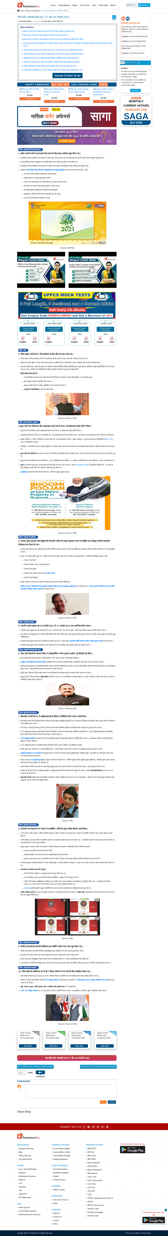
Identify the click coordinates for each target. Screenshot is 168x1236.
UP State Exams (25, 1197)
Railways (22, 1173)
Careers (56, 1220)
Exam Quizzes (24, 1207)
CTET (89, 1195)
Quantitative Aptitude (60, 1173)
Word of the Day (25, 1156)
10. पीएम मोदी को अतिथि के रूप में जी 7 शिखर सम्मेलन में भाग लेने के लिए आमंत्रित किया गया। (52, 70)
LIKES (30, 1073)
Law (20, 1190)
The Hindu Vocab (25, 1159)
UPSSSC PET (92, 1216)
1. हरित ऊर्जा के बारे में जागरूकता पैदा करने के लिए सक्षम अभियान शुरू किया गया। (48, 31)
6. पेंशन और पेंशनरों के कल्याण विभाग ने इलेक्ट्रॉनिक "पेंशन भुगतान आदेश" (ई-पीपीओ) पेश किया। (52, 54)
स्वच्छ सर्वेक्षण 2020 (82, 465)
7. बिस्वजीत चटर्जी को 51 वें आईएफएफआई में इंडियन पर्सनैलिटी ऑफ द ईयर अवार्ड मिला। (50, 58)
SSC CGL (91, 1187)
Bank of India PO (93, 1163)
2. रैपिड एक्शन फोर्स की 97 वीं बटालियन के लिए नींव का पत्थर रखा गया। (45, 35)
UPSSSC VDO (93, 1209)
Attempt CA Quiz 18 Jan (67, 75)
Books (112, 5)
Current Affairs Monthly (61, 1156)
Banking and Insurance (27, 1176)
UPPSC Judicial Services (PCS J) (100, 1198)
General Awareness (60, 1169)
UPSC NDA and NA (94, 1180)
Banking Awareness (60, 1159)
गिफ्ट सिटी (109, 439)
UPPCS (90, 1202)
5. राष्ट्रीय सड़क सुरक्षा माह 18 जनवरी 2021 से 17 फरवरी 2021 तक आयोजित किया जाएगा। (52, 50)
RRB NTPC (91, 1148)
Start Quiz (28, 1046)
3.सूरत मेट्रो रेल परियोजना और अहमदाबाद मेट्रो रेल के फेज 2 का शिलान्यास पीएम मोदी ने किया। (52, 39)
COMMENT (111, 1102)
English (56, 1176)
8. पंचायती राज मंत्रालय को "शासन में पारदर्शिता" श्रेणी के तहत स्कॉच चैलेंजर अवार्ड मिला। (51, 62)
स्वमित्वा (26, 888)
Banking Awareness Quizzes (29, 1214)
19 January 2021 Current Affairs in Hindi (97, 1067)
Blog (20, 1152)
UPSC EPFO (92, 1166)
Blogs (75, 5)
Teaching (22, 1187)
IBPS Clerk (91, 1156)
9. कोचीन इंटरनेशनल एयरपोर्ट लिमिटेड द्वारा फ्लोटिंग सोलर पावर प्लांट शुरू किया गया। (49, 66)
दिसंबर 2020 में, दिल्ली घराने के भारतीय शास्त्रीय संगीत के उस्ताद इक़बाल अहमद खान (49, 586)
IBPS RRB (91, 1159)
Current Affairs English (61, 1148)
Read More (30, 99)
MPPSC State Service (95, 1205)
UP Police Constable (95, 1212)
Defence (22, 1180)
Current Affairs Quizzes (27, 1211)
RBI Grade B (92, 1173)
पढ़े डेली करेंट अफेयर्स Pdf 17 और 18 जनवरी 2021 (67, 1058)
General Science (59, 1180)
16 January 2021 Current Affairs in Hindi (36, 1067)
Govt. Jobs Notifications (28, 1169)
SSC (20, 1183)
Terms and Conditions (133, 1233)
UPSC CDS (91, 1177)
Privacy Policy (146, 1233)
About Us (56, 1213)
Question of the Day (26, 1148)
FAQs (55, 1224)
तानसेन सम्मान (50, 573)
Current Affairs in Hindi (61, 1152)
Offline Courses (59, 1190)
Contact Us (57, 1217)
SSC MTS (91, 1191)
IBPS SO (90, 1152)
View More (135, 90)
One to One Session (60, 1200)
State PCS (23, 1194)
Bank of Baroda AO (94, 1170)
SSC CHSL (91, 1184)
